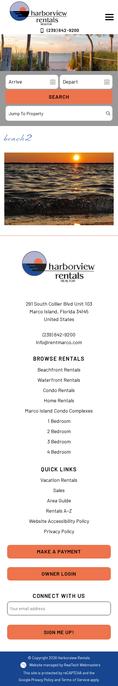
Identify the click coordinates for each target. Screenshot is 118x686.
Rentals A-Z (59, 511)
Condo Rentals (59, 390)
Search (59, 97)
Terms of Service (75, 679)
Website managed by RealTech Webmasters (65, 664)
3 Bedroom (59, 441)
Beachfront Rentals (59, 369)
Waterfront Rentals (59, 380)
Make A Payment (59, 551)
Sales (59, 490)
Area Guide (59, 500)
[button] (109, 17)
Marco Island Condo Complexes (59, 410)
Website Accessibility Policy (59, 521)
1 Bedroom (59, 421)
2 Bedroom (59, 431)
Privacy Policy (59, 531)
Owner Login (59, 574)
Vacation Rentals (58, 480)
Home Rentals (59, 400)
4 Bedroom (59, 451)
